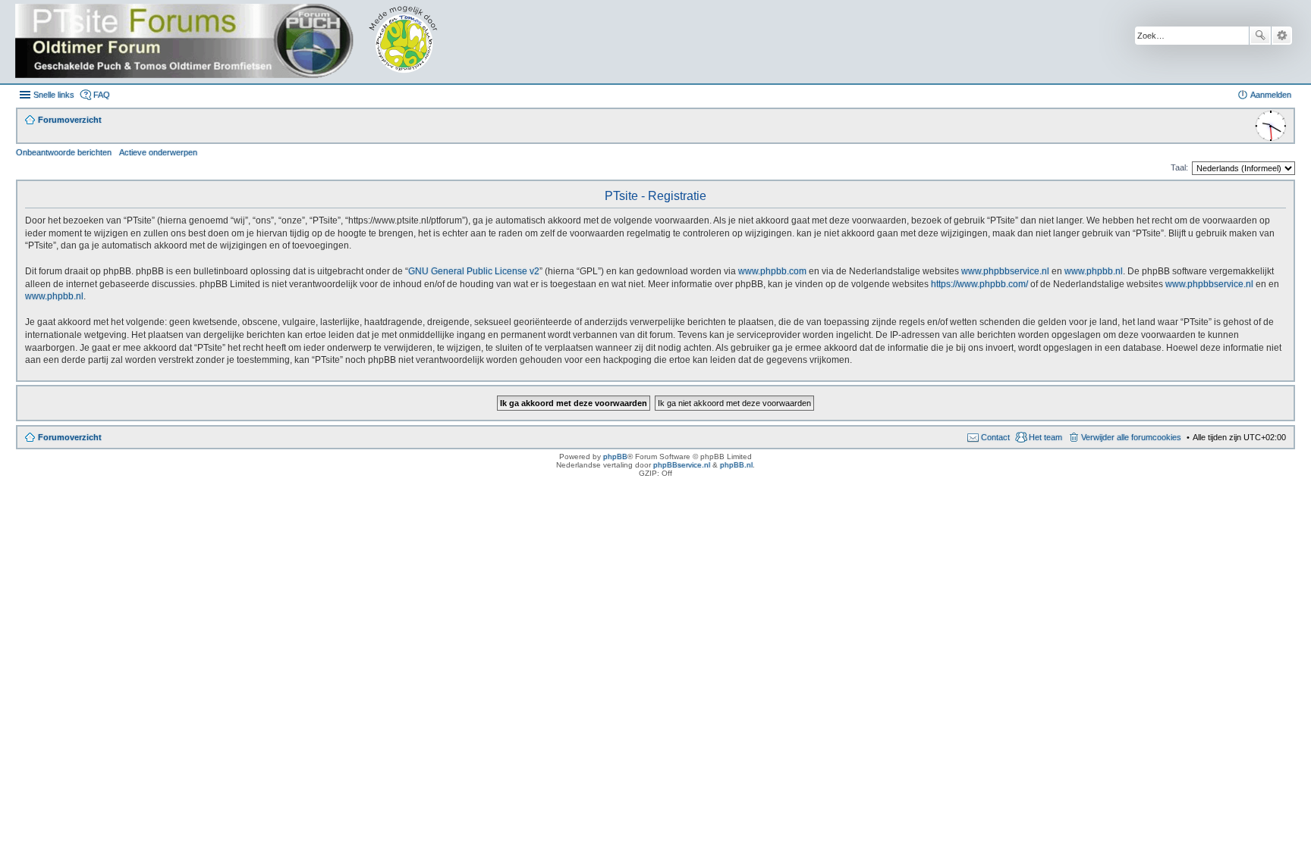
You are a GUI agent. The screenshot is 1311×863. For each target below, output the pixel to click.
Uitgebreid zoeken (1282, 36)
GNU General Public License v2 (473, 271)
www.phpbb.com (772, 271)
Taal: (1179, 167)
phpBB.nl (736, 465)
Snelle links (53, 94)
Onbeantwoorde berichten (64, 152)
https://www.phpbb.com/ (979, 284)
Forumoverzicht (70, 437)
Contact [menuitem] (995, 437)
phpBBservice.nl (681, 465)
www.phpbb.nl (1093, 271)
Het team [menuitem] (1045, 437)
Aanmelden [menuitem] (1270, 94)
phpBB (615, 456)
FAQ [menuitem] (101, 94)
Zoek (1260, 36)
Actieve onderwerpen (158, 152)
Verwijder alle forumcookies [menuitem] (1131, 437)
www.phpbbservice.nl (1005, 271)
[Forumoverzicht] (237, 42)
